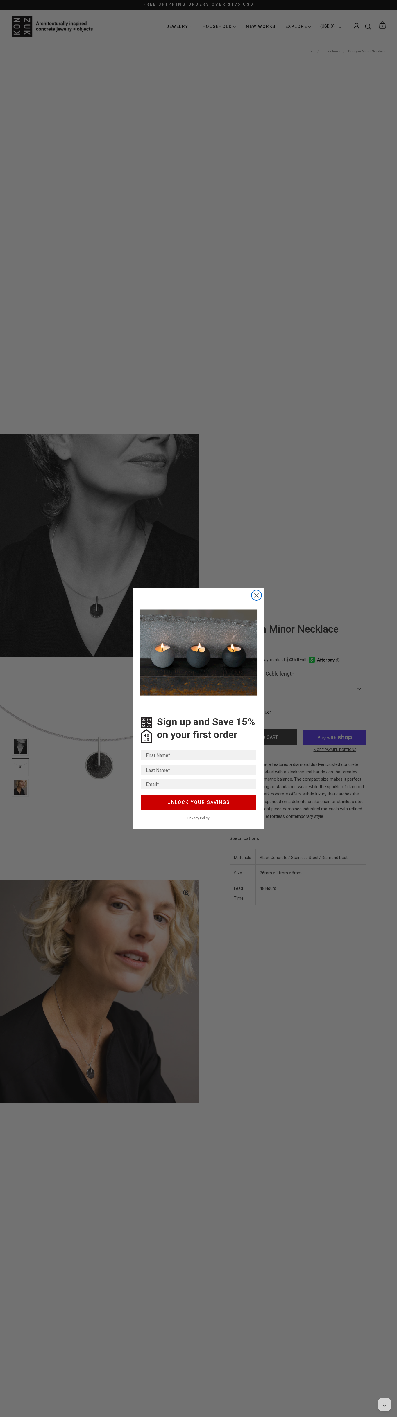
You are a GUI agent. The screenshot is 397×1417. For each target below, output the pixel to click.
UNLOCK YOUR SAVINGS (198, 802)
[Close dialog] (256, 595)
